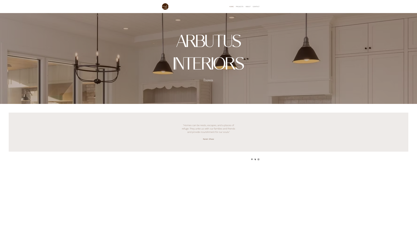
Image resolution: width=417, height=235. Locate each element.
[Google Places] (252, 159)
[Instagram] (258, 159)
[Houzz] (255, 159)
